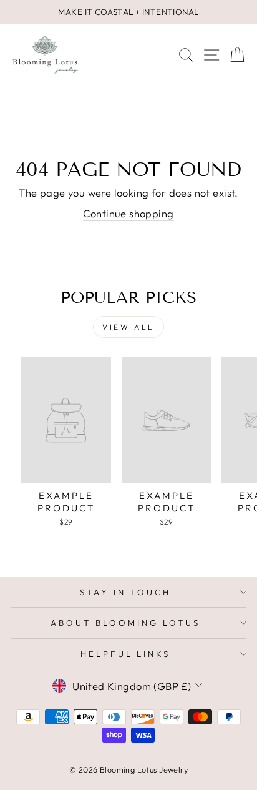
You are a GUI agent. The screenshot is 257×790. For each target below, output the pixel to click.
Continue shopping (128, 213)
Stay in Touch (125, 592)
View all (128, 327)
